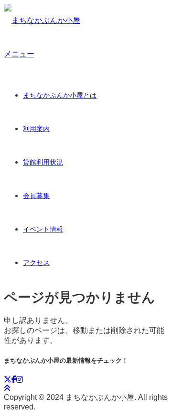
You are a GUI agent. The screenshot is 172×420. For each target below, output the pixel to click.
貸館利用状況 (43, 162)
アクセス (36, 262)
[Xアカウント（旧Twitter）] (7, 380)
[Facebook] (13, 380)
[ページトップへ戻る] (7, 388)
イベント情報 (43, 229)
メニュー (19, 54)
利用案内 (36, 129)
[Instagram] (19, 380)
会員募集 (36, 195)
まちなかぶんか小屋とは (60, 95)
